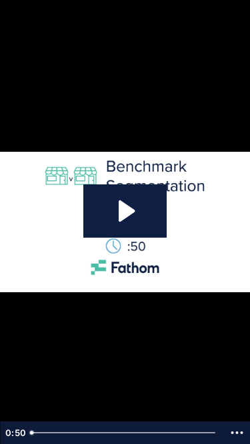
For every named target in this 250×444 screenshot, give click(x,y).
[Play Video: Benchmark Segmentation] (125, 211)
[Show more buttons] (236, 432)
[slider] (124, 432)
